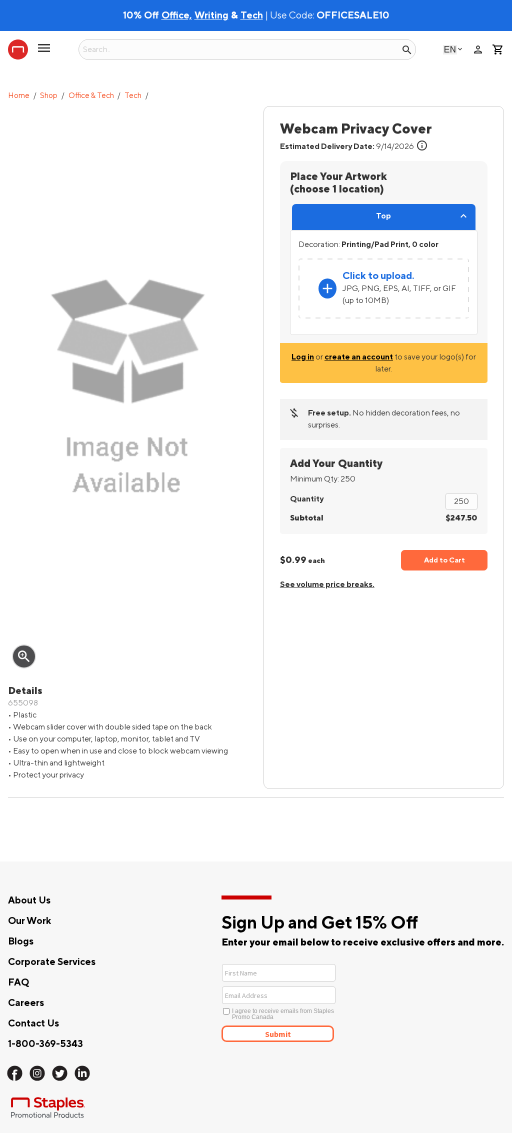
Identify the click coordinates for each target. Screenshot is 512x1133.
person (478, 50)
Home (19, 96)
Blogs (21, 941)
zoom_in (24, 656)
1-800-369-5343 (45, 1044)
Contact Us (33, 1023)
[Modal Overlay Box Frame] (315, 1002)
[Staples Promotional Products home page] (18, 50)
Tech (133, 96)
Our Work (29, 921)
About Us (29, 901)
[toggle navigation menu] (44, 52)
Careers (26, 1003)
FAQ (18, 983)
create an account (358, 357)
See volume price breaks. (327, 584)
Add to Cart (444, 560)
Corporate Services (52, 962)
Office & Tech (91, 96)
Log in (303, 357)
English (450, 49)
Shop (49, 96)
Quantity (307, 499)
